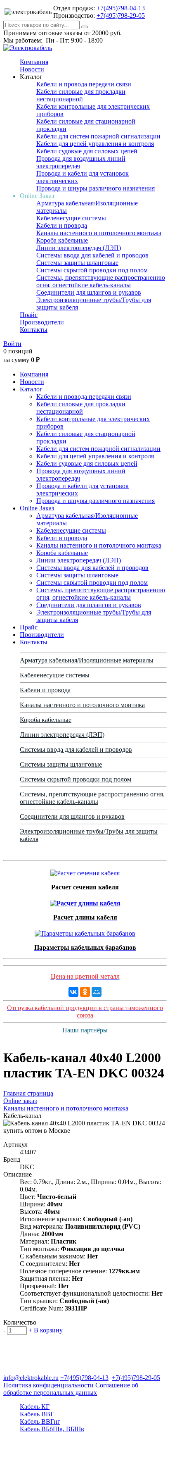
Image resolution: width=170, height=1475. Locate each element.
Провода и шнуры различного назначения (95, 188)
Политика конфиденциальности (48, 1385)
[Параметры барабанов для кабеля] (85, 931)
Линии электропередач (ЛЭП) (78, 247)
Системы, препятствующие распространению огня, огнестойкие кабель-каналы (100, 281)
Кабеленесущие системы (71, 218)
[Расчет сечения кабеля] (85, 871)
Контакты (33, 329)
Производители (42, 322)
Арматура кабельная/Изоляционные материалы (86, 660)
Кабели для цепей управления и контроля (95, 143)
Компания (34, 61)
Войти (12, 343)
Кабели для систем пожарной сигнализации (98, 136)
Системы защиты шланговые (77, 262)
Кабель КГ (35, 1406)
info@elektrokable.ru (31, 1377)
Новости (32, 69)
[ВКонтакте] (73, 992)
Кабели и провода (61, 225)
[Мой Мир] (97, 992)
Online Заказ (37, 508)
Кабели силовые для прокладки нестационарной (80, 95)
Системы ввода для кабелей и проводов (92, 255)
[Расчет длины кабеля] (85, 901)
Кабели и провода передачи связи (83, 84)
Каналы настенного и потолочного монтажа (98, 232)
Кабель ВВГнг (40, 1421)
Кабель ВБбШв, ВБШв (52, 1428)
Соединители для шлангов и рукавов (88, 292)
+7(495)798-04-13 (121, 8)
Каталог (31, 389)
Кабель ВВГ (37, 1414)
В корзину (48, 1330)
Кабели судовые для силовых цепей (86, 151)
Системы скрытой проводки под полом (92, 270)
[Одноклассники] (85, 992)
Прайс (29, 314)
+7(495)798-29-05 (121, 15)
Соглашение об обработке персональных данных (70, 1389)
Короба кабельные (62, 240)
